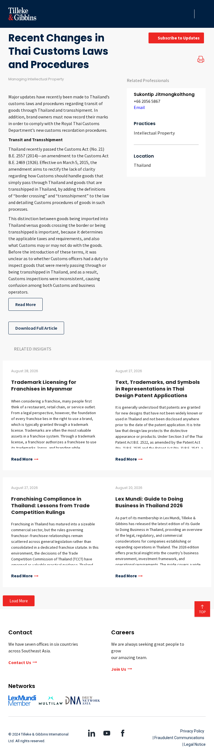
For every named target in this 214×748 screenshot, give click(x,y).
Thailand (142, 165)
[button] (188, 13)
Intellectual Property (154, 133)
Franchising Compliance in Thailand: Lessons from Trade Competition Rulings (50, 505)
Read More (25, 304)
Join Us (118, 669)
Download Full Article (36, 328)
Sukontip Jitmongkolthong (164, 94)
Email (139, 107)
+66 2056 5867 (147, 101)
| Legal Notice (194, 744)
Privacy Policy (192, 731)
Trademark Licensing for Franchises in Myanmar (43, 385)
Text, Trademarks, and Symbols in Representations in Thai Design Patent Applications (157, 389)
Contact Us (19, 662)
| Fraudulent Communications (178, 737)
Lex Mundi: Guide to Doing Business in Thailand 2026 (149, 502)
